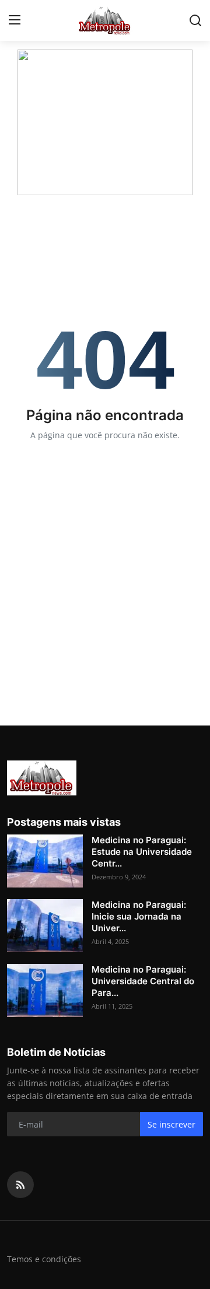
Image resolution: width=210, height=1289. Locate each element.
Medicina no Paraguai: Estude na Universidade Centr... (142, 851)
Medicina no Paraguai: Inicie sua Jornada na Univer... (139, 916)
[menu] (14, 20)
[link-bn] (105, 122)
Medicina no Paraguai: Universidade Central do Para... (143, 981)
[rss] (20, 1184)
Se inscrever (171, 1124)
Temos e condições (44, 1259)
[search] (195, 20)
